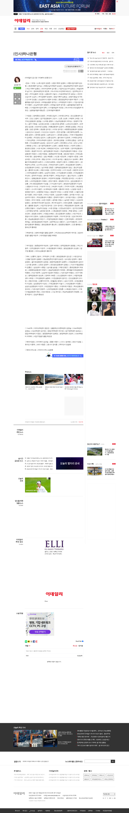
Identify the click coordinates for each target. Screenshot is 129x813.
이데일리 (31, 21)
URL (19, 103)
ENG (98, 14)
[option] (49, 14)
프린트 (19, 99)
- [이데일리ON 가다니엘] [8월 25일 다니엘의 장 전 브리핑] (63, 774)
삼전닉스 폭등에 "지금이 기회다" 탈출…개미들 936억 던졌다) (42, 461)
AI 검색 (21, 28)
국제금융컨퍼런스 (97, 779)
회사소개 (17, 810)
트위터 (19, 95)
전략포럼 (94, 775)
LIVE (15, 14)
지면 (106, 14)
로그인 (113, 14)
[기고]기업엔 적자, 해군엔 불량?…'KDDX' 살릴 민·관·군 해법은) (42, 463)
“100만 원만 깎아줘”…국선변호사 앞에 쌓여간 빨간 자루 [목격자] (96, 736)
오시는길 (32, 810)
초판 (110, 14)
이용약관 (47, 810)
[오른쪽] (49, 478)
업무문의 (40, 810)
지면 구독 (81, 422)
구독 (103, 14)
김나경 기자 (17, 85)
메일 (15, 99)
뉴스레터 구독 (74, 422)
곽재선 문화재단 (108, 779)
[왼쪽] (48, 478)
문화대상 (86, 775)
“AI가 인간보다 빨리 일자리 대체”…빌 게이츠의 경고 (92, 745)
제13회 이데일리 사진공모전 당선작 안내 (34, 761)
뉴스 (103, 52)
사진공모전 (110, 775)
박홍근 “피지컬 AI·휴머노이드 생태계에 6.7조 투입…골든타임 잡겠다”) (44, 458)
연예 (113, 52)
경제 (32, 28)
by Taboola (20, 434)
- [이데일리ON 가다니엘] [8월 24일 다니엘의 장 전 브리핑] (63, 777)
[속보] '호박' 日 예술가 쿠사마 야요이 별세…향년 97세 (93, 734)
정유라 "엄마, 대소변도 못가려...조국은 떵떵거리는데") (40, 466)
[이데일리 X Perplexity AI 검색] (48, 59)
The (112, 28)
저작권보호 (82, 810)
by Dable (21, 505)
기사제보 (97, 810)
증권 (108, 52)
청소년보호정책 (58, 810)
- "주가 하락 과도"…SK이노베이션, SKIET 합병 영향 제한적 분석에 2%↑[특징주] (30, 780)
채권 (46, 28)
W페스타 (101, 775)
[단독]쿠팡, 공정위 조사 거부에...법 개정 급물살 (91, 742)
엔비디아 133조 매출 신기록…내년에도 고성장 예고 (92, 739)
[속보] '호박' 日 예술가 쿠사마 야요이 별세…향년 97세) (40, 469)
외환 (50, 28)
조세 (55, 28)
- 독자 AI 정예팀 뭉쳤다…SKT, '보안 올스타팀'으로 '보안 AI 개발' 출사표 (30, 774)
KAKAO (15, 103)
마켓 (105, 28)
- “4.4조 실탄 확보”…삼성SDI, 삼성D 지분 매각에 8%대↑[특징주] (30, 777)
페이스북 (15, 95)
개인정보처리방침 (107, 810)
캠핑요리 (86, 779)
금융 (41, 28)
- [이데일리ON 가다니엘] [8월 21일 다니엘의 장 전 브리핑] (63, 780)
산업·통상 (61, 28)
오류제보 (90, 810)
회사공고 (25, 810)
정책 (37, 28)
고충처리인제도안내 (72, 810)
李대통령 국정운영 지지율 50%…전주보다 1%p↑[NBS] (93, 731)
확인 (113, 761)
